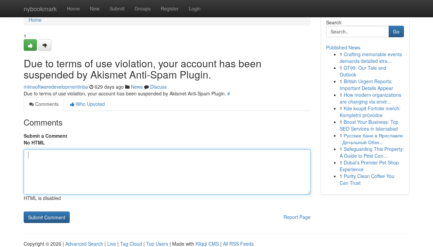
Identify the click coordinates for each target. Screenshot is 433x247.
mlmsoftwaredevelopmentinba (56, 86)
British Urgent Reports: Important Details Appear (366, 84)
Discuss (158, 86)
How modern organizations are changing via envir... (370, 98)
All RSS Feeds (238, 243)
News (137, 86)
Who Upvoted (89, 103)
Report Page (297, 217)
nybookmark (40, 8)
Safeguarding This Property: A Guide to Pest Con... (372, 152)
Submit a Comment (45, 135)
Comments (46, 103)
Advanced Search (84, 243)
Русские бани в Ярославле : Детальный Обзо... (371, 138)
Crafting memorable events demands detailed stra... (371, 57)
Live (111, 243)
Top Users (157, 243)
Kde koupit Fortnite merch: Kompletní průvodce (370, 111)
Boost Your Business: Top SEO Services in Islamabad (369, 125)
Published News (343, 47)
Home (73, 8)
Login (195, 8)
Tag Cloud (131, 243)
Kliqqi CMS (207, 243)
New (94, 8)
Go (396, 31)
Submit (117, 8)
